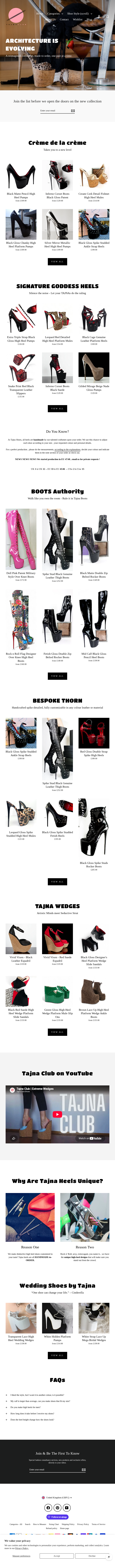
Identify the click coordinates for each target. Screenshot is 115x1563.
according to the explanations (67, 449)
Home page (64, 1528)
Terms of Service (98, 1524)
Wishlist (77, 19)
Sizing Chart (54, 1524)
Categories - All (16, 1524)
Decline (92, 1556)
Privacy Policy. (22, 1548)
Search (27, 1524)
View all (57, 262)
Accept (57, 1556)
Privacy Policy (83, 1524)
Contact (64, 19)
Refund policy (51, 1528)
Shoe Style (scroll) (78, 13)
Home (39, 13)
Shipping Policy (68, 1524)
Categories (53, 13)
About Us (50, 19)
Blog (89, 19)
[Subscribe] (72, 111)
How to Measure (39, 1524)
